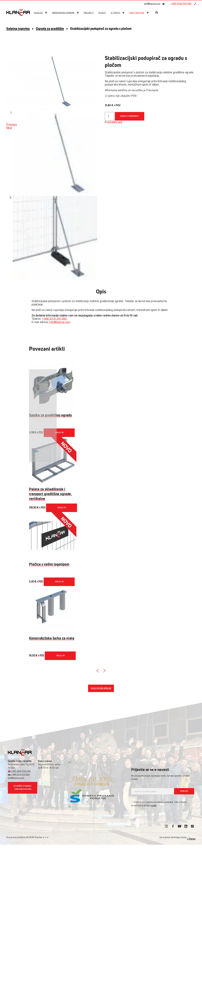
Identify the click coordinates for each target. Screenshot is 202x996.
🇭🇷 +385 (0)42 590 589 (19, 771)
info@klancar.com (152, 4)
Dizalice (38, 13)
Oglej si (59, 433)
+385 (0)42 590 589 (181, 4)
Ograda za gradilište (50, 29)
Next (9, 128)
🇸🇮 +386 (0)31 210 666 (19, 775)
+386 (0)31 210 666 (54, 319)
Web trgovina (136, 13)
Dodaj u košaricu (129, 116)
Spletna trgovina (18, 29)
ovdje (153, 805)
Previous (11, 124)
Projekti (89, 13)
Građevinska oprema (63, 13)
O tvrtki (115, 13)
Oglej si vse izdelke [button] (101, 688)
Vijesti (102, 13)
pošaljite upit (114, 122)
